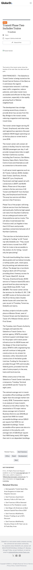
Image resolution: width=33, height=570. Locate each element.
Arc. (11, 563)
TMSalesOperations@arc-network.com (14, 477)
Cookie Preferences (21, 565)
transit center (11, 126)
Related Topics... (9, 452)
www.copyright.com (22, 473)
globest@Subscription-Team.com (19, 552)
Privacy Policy (11, 565)
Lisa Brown (13, 32)
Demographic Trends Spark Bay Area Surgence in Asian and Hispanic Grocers (16, 491)
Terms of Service (28, 563)
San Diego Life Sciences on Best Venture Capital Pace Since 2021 (16, 509)
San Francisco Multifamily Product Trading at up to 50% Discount (14, 516)
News (5, 22)
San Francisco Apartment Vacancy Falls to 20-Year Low (14, 498)
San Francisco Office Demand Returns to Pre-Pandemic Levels (15, 504)
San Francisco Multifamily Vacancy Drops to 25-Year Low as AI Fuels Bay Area (15, 524)
